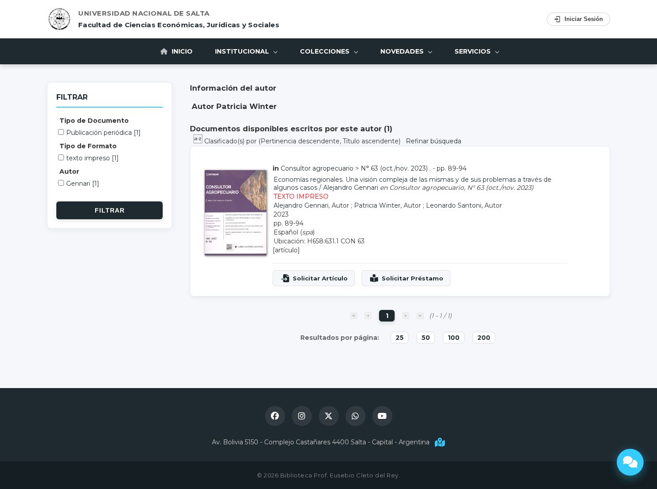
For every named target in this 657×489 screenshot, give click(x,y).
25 (400, 338)
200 (483, 338)
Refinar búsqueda (433, 141)
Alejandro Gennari (350, 188)
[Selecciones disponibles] (199, 141)
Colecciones (325, 51)
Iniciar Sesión (583, 19)
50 (425, 338)
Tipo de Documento (94, 121)
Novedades (402, 51)
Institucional (243, 51)
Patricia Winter (377, 205)
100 (453, 338)
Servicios (474, 51)
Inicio (181, 51)
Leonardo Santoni (453, 205)
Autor (69, 171)
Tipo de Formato (88, 146)
